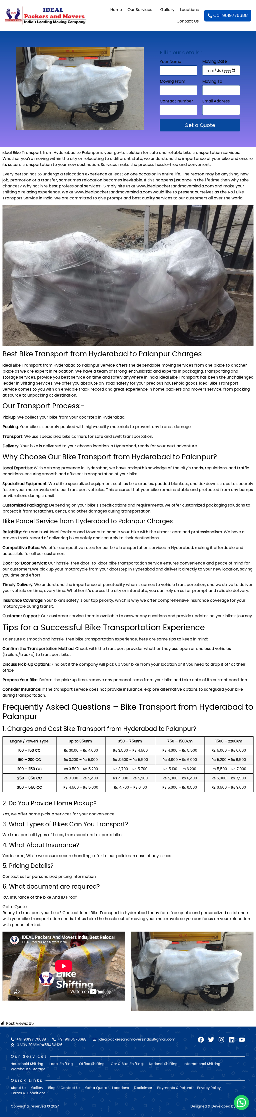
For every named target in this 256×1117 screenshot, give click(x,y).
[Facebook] (201, 1040)
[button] (241, 1102)
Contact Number (176, 101)
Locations (189, 9)
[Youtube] (242, 1040)
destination (88, 164)
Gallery (167, 9)
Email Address (216, 101)
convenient (199, 164)
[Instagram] (221, 1040)
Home (116, 9)
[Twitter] (211, 1040)
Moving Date (214, 61)
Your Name (170, 62)
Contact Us (187, 21)
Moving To (212, 81)
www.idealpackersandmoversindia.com (175, 186)
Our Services (140, 9)
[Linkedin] (231, 1040)
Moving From (172, 81)
